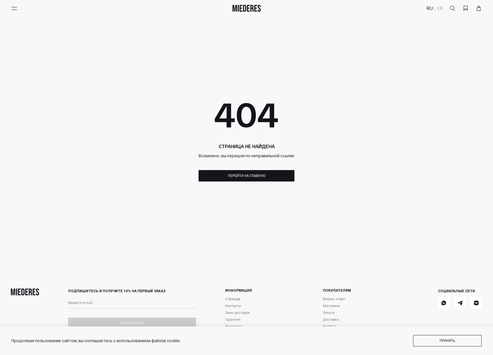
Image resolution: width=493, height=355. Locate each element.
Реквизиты (234, 326)
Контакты (233, 306)
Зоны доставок (237, 312)
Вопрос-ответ (334, 299)
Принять (447, 340)
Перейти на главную (246, 176)
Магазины (331, 306)
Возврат (329, 326)
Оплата (329, 312)
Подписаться (132, 323)
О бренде (232, 299)
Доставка (331, 319)
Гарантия (233, 319)
